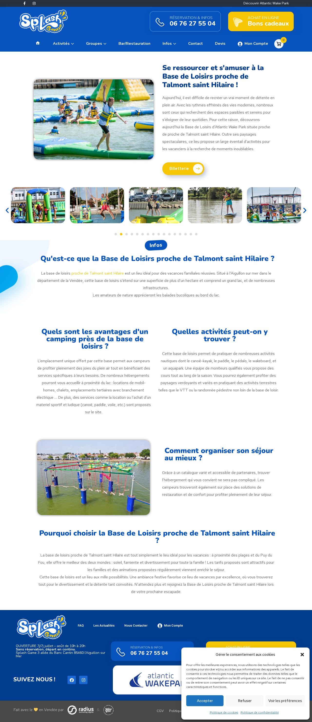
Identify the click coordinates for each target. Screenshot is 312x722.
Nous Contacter (136, 625)
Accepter (205, 700)
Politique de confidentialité (260, 712)
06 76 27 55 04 (192, 23)
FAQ (81, 625)
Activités (61, 43)
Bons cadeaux (268, 23)
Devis (220, 43)
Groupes (94, 43)
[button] (302, 654)
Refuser (245, 700)
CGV (160, 711)
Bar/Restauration (134, 43)
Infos (167, 43)
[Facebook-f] (24, 3)
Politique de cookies (224, 712)
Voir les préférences (285, 700)
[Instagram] (34, 3)
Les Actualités (104, 625)
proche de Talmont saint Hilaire (97, 273)
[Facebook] (72, 680)
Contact (195, 43)
